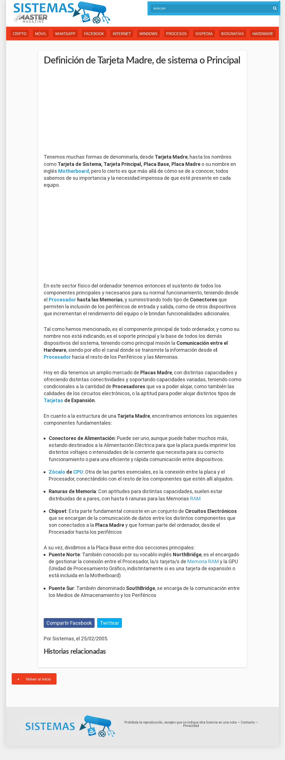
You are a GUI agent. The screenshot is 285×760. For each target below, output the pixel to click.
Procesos (176, 34)
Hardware (262, 34)
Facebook (94, 34)
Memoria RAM (203, 561)
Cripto (19, 34)
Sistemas (61, 12)
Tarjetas (53, 400)
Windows (148, 34)
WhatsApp (65, 34)
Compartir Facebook (69, 623)
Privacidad (191, 726)
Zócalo (57, 472)
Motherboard (73, 171)
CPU (78, 472)
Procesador (62, 299)
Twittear (109, 623)
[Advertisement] (85, 110)
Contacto (248, 722)
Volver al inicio (38, 679)
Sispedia (204, 34)
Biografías (232, 34)
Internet (122, 34)
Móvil (40, 34)
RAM (195, 498)
